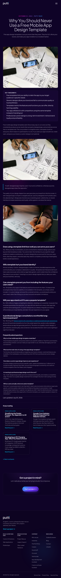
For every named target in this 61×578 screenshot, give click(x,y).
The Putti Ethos (36, 543)
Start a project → (30, 489)
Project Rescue (21, 539)
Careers (34, 547)
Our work (34, 553)
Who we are (35, 537)
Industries (34, 540)
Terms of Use (37, 575)
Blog (47, 540)
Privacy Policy (45, 575)
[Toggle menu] (56, 3)
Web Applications (8, 542)
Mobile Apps (6, 545)
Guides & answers (51, 537)
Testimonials (35, 556)
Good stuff (35, 550)
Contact (48, 543)
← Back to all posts (8, 459)
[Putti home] (6, 3)
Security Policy (54, 575)
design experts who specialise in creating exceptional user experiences (35, 321)
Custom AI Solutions (8, 539)
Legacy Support (21, 542)
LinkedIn (48, 547)
